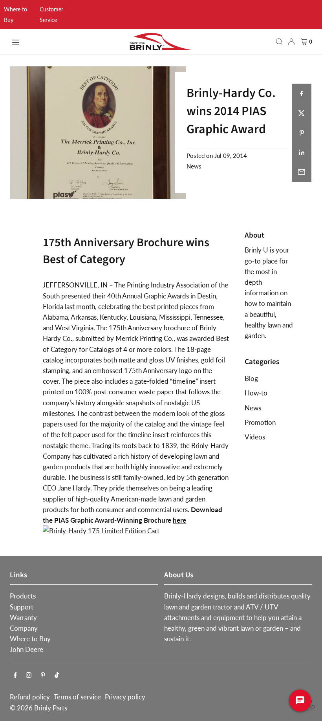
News (194, 166)
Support (21, 607)
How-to (256, 393)
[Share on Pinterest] (301, 133)
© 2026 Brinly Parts (38, 708)
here (179, 520)
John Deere (26, 649)
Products (23, 596)
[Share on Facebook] (301, 93)
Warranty (23, 617)
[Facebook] (15, 675)
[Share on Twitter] (301, 113)
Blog (251, 378)
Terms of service (77, 697)
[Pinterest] (43, 675)
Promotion (260, 422)
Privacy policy (125, 697)
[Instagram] (28, 675)
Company (24, 628)
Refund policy (30, 697)
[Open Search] (279, 41)
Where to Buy (30, 639)
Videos (255, 437)
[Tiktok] (57, 675)
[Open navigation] (66, 41)
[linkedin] (301, 152)
